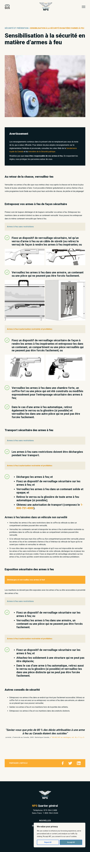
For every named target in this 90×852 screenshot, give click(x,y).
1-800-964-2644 (50, 813)
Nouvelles (45, 820)
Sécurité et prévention (16, 28)
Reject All (47, 842)
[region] (59, 835)
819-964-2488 (50, 810)
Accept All (71, 842)
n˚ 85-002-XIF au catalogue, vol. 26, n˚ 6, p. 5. (67, 737)
